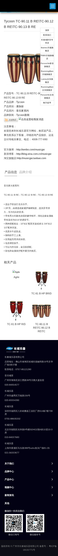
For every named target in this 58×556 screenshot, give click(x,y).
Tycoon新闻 (22, 115)
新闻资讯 (9, 495)
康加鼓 (20, 106)
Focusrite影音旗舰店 (47, 65)
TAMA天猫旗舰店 (47, 57)
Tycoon (20, 102)
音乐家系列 (22, 110)
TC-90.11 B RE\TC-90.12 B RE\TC (41, 328)
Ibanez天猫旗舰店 (47, 49)
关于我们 (9, 463)
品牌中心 (9, 471)
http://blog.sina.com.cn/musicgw (33, 154)
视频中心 (9, 487)
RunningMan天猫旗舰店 (47, 72)
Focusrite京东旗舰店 (47, 96)
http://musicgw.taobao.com (31, 158)
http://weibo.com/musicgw (30, 149)
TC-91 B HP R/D (16, 324)
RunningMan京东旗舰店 (47, 88)
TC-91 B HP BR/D (41, 293)
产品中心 (9, 479)
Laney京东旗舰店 (47, 80)
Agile (16, 277)
